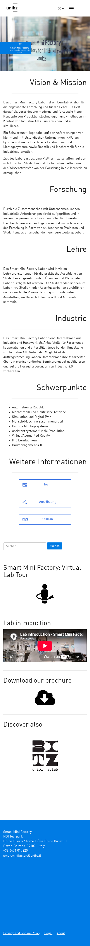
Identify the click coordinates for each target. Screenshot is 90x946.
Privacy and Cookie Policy (21, 933)
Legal (48, 933)
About (61, 933)
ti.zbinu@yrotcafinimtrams (22, 856)
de (60, 8)
